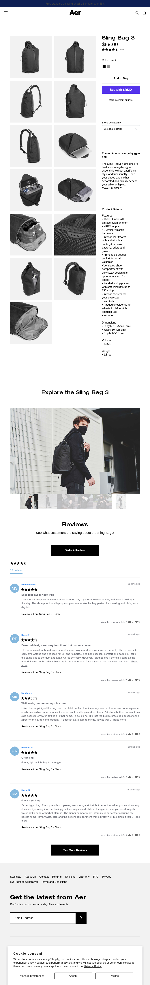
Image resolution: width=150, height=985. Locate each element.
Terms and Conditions (54, 881)
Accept (73, 975)
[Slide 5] (102, 502)
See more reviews (75, 850)
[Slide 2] (47, 502)
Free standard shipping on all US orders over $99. (75, 3)
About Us (30, 876)
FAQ (96, 876)
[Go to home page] (75, 12)
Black (104, 66)
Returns (57, 876)
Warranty (84, 876)
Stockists (15, 876)
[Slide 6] (121, 502)
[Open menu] (6, 12)
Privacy (106, 876)
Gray (108, 66)
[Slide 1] (29, 502)
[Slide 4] (84, 502)
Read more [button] (119, 719)
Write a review (75, 550)
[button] (113, 49)
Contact (44, 876)
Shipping (70, 876)
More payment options (121, 100)
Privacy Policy (93, 966)
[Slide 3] (66, 502)
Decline (114, 975)
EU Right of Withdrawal (24, 881)
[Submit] (81, 918)
